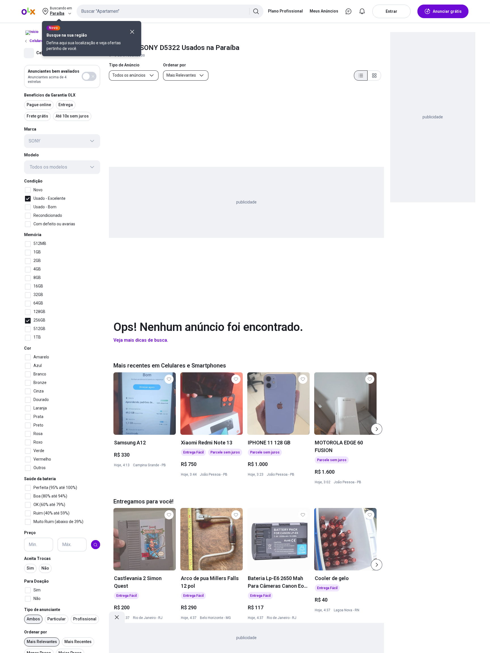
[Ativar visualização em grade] (374, 75)
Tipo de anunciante (42, 609)
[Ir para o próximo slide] (376, 429)
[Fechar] (132, 32)
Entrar (391, 11)
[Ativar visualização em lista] (361, 75)
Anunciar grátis (447, 11)
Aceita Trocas (37, 559)
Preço (30, 532)
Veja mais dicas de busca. (140, 340)
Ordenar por (35, 632)
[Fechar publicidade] (117, 617)
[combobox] (170, 11)
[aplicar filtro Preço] (95, 544)
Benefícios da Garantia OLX (49, 95)
